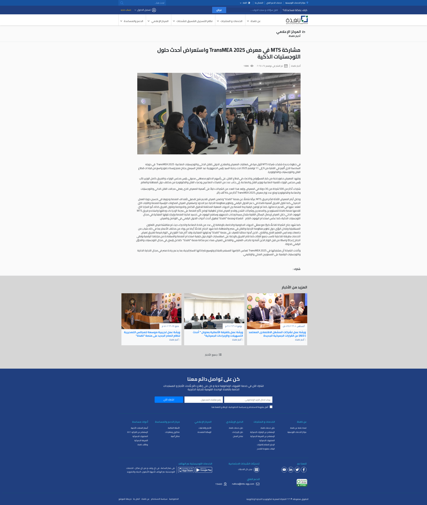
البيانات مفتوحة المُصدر (266, 449)
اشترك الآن (168, 399)
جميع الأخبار (211, 354)
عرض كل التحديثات (245, 469)
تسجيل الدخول (144, 10)
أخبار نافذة (296, 66)
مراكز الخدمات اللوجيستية (295, 3)
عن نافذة (256, 21)
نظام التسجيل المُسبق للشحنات (194, 21)
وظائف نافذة (143, 444)
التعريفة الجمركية (141, 440)
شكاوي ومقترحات (172, 432)
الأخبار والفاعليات (205, 428)
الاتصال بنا (259, 3)
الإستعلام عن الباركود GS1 (137, 432)
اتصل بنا (136, 498)
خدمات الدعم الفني (274, 3)
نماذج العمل (238, 436)
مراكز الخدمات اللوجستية (297, 432)
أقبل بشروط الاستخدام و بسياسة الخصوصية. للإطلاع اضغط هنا (239, 407)
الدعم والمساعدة (133, 21)
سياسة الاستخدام (159, 498)
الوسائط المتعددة (204, 432)
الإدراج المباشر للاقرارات (266, 444)
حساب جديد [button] (126, 10)
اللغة (245, 3)
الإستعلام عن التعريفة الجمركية (262, 436)
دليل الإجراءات (237, 432)
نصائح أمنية (175, 436)
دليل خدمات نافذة (268, 428)
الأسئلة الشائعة (174, 428)
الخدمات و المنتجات (231, 21)
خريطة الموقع (125, 498)
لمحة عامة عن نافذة (298, 428)
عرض (219, 10)
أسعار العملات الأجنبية (139, 428)
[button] (122, 3)
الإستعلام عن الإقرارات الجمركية (262, 432)
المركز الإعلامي (159, 21)
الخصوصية (174, 498)
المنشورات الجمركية (267, 440)
